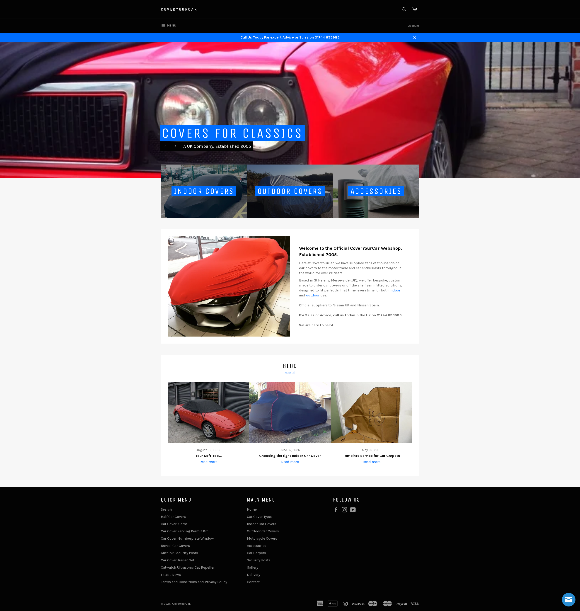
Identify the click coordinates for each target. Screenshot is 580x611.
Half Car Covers (173, 516)
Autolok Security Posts (179, 553)
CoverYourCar (179, 9)
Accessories (256, 545)
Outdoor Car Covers (263, 531)
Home (252, 509)
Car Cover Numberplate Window (187, 538)
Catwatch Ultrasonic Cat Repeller (188, 567)
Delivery (253, 574)
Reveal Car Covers (175, 545)
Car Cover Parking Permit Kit (184, 531)
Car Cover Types (260, 516)
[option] (290, 110)
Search (166, 509)
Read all (290, 373)
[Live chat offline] (568, 599)
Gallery (252, 567)
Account (413, 25)
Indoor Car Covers (261, 524)
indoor (394, 290)
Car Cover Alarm (174, 524)
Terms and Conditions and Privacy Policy (194, 582)
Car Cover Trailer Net (177, 560)
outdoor (312, 295)
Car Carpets (256, 553)
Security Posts (258, 560)
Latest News (171, 574)
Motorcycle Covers (262, 538)
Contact (253, 582)
